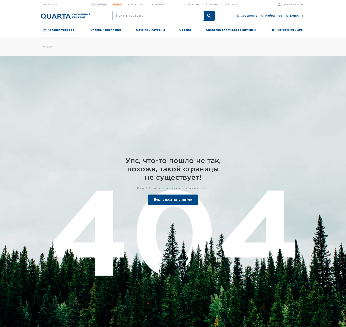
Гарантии (193, 4)
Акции (117, 4)
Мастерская (135, 4)
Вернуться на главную (173, 199)
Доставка (231, 4)
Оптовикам (99, 4)
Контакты (212, 4)
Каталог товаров (61, 30)
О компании (158, 4)
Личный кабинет (292, 4)
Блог (176, 4)
